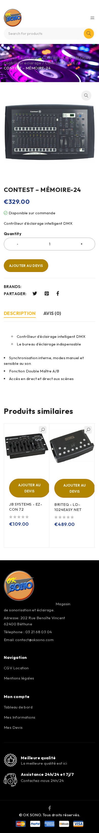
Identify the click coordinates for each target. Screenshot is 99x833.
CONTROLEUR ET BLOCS (65, 57)
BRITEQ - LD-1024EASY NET (67, 507)
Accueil (10, 57)
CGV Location (16, 667)
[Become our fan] (49, 807)
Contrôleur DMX (60, 62)
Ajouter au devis (26, 266)
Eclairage (29, 57)
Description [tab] (20, 313)
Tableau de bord (18, 707)
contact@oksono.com (34, 639)
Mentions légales (19, 678)
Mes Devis (13, 727)
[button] (86, 95)
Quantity (12, 234)
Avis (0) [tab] (52, 313)
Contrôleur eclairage (22, 62)
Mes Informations (19, 717)
